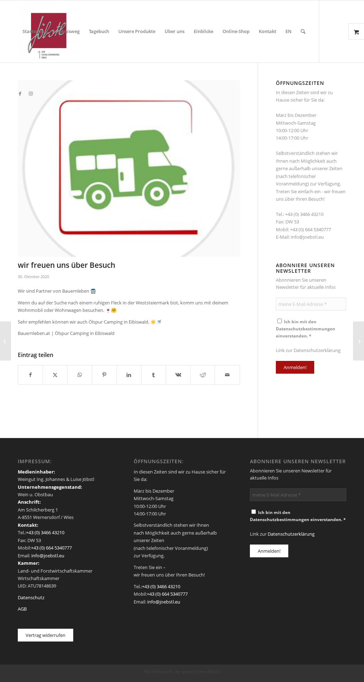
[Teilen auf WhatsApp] (80, 375)
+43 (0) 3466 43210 (304, 214)
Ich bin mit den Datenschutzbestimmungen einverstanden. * (305, 329)
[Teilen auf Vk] (178, 375)
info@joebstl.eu (307, 237)
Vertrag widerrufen (45, 635)
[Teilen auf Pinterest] (104, 375)
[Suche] (303, 31)
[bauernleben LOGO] (129, 168)
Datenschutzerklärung (317, 350)
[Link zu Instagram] (30, 93)
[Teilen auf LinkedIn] (129, 375)
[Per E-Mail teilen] (227, 375)
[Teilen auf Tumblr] (153, 375)
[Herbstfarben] (5, 341)
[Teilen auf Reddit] (203, 375)
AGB (22, 609)
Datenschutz (31, 597)
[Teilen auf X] (55, 375)
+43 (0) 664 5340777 (310, 229)
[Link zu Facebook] (20, 93)
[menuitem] (33, 31)
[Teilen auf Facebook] (30, 375)
